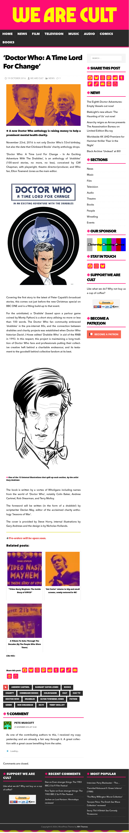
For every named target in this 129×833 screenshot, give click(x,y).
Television (54, 34)
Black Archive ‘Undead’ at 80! (104, 151)
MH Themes (82, 826)
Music (73, 34)
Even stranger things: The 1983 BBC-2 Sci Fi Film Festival (63, 783)
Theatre (91, 199)
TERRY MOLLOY (57, 705)
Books (8, 42)
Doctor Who (12, 699)
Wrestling (92, 217)
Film (36, 34)
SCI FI (41, 705)
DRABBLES (30, 699)
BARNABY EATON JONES (46, 687)
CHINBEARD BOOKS (29, 693)
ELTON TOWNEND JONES (52, 699)
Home (7, 34)
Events (90, 222)
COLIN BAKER (50, 693)
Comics (106, 34)
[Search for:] (106, 58)
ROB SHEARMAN (25, 705)
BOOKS (67, 687)
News (22, 34)
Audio (89, 34)
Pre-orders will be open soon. (27, 538)
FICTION (73, 699)
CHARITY (9, 693)
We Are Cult (36, 78)
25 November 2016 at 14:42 (25, 727)
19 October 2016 (17, 78)
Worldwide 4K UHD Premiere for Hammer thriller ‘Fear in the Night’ (105, 141)
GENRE (8, 705)
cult (64, 693)
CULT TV (76, 693)
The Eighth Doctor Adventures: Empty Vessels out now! (104, 104)
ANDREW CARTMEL (20, 687)
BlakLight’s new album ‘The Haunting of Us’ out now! (102, 114)
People (91, 211)
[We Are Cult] (64, 27)
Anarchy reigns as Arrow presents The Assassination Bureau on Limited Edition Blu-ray (106, 126)
